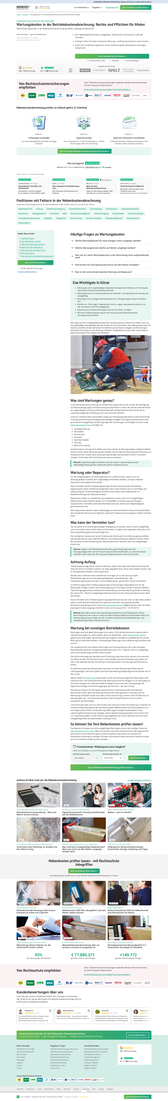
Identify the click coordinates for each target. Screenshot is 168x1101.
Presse (19, 1068)
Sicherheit (20, 1089)
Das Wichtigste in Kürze (31, 241)
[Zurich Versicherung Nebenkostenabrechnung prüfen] (47, 1080)
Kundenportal (112, 7)
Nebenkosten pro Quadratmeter (61, 1052)
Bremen (76, 1089)
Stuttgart (110, 1089)
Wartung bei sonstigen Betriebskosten (37, 256)
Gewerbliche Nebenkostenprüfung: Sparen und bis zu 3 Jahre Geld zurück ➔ (122, 2)
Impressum (31, 1089)
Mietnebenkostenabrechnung (60, 1054)
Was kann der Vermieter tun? (33, 250)
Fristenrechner (55, 1068)
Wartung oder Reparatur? (32, 247)
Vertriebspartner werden (92, 1054)
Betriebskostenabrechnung (59, 1057)
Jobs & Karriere (22, 1054)
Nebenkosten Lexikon (57, 1065)
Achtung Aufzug (28, 253)
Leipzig (101, 1089)
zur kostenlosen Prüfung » (137, 1097)
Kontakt (19, 1065)
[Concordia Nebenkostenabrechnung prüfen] (61, 1080)
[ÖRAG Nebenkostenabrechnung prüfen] (88, 1080)
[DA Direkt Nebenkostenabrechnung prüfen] (68, 1080)
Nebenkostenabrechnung (81, 425)
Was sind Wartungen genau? (33, 244)
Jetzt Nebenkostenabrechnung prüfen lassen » (111, 767)
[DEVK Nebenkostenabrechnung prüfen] (26, 1080)
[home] (24, 7)
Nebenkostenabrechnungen (82, 731)
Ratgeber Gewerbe (90, 1065)
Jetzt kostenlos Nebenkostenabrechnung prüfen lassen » (84, 151)
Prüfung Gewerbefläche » (27, 272)
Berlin (58, 1089)
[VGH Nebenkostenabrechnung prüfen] (81, 1080)
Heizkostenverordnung (136, 635)
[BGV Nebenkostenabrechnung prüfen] (74, 1080)
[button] (97, 7)
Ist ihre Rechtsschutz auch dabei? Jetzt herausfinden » (107, 89)
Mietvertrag (91, 678)
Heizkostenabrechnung (58, 1063)
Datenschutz (48, 1089)
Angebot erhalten (90, 1068)
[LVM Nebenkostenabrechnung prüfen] (33, 1080)
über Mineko (21, 1057)
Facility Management (91, 1060)
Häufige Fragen (27, 238)
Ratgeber (25, 15)
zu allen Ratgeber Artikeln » (139, 780)
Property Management (92, 1057)
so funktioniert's (81, 7)
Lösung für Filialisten (91, 1063)
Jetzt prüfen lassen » (138, 1035)
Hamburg (85, 1089)
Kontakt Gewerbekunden (25, 1052)
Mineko (19, 15)
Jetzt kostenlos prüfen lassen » (135, 7)
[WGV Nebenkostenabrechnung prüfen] (40, 1080)
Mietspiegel (21, 1060)
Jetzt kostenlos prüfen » (35, 262)
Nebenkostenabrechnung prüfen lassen (64, 1049)
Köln (93, 1089)
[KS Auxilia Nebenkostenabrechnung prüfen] (102, 1080)
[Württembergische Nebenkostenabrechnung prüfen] (95, 1080)
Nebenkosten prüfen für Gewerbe (95, 1052)
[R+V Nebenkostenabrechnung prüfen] (54, 1080)
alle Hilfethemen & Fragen (26, 1049)
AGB (39, 1089)
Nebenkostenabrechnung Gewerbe (96, 1049)
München (67, 1089)
